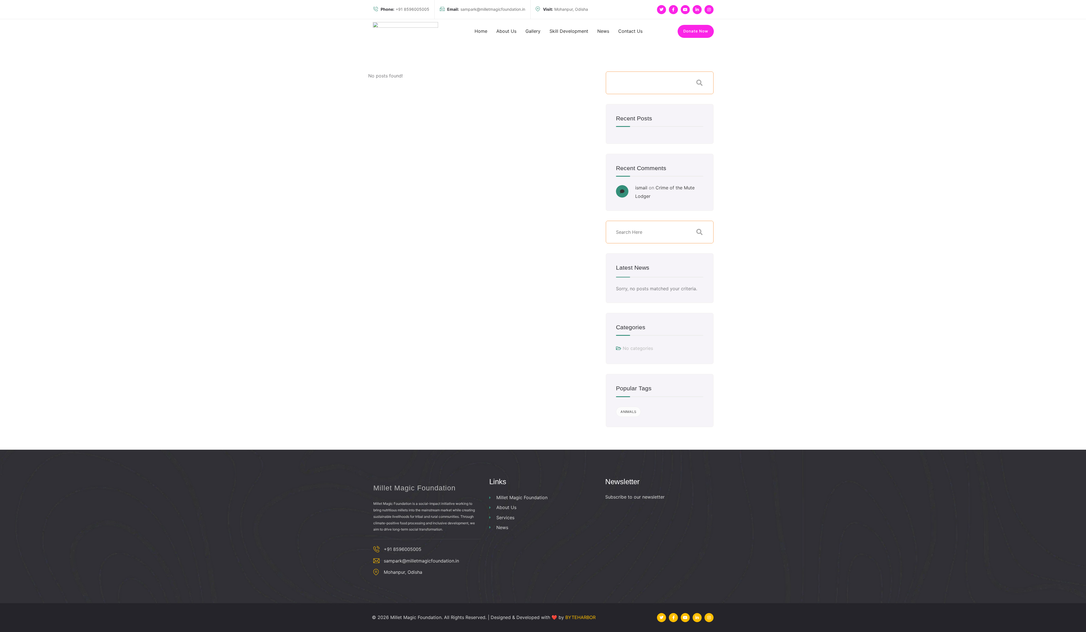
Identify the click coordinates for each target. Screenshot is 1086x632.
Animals (628, 412)
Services (505, 517)
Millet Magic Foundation (522, 497)
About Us (506, 507)
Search (699, 83)
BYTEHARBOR (580, 617)
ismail (641, 188)
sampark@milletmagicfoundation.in (486, 9)
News (502, 527)
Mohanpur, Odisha (565, 9)
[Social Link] (661, 9)
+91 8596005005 (405, 9)
